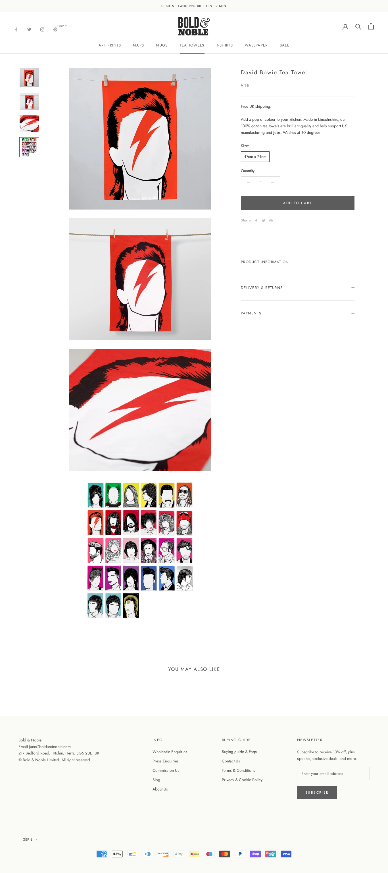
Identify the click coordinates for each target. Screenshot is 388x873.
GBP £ (62, 26)
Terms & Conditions (238, 770)
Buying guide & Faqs (239, 751)
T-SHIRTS (224, 45)
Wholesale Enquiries (170, 751)
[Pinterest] (55, 29)
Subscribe (317, 792)
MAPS (138, 45)
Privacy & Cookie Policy (242, 780)
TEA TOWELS (192, 45)
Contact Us (231, 761)
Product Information (265, 262)
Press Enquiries (166, 761)
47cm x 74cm (255, 156)
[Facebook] (16, 29)
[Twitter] (29, 29)
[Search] (358, 26)
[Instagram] (42, 29)
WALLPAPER (256, 45)
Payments (251, 313)
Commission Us (166, 770)
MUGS (162, 45)
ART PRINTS (110, 45)
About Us (160, 789)
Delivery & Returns (262, 287)
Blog (156, 780)
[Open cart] (371, 26)
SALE (284, 45)
